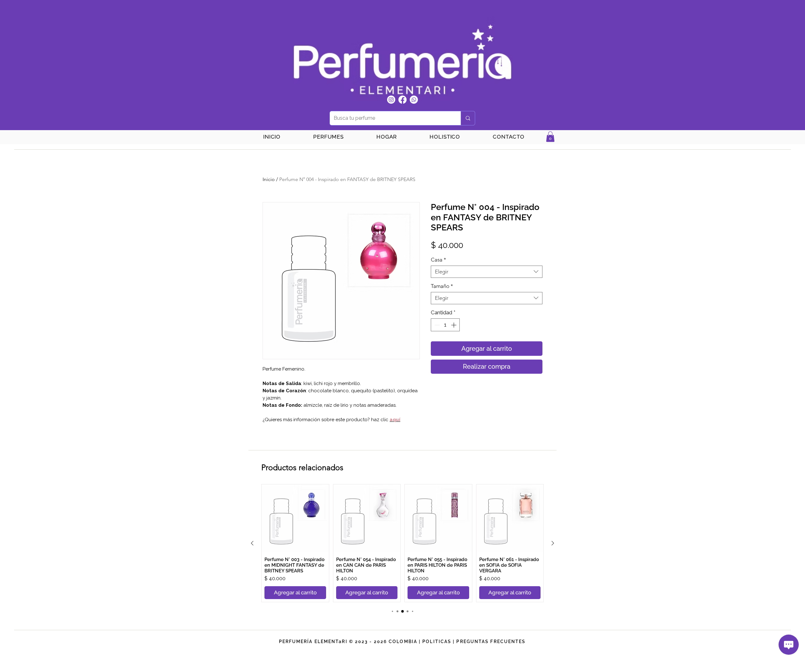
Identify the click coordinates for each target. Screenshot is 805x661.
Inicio (269, 179)
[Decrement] (436, 325)
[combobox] (486, 272)
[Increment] (454, 325)
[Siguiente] (553, 543)
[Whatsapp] (414, 100)
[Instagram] (391, 100)
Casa (438, 259)
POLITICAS (436, 641)
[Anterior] (252, 543)
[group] (402, 543)
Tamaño (442, 286)
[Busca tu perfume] (468, 118)
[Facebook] (402, 100)
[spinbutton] (445, 325)
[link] (550, 136)
